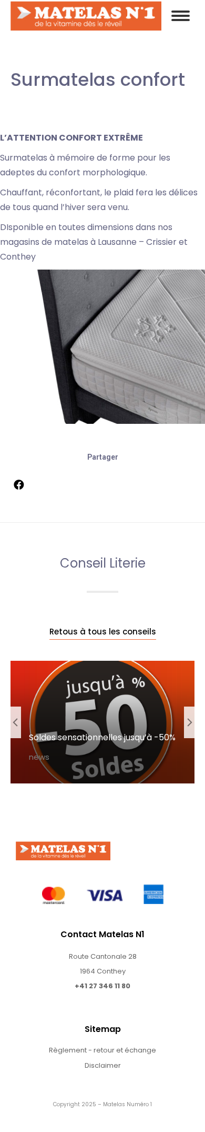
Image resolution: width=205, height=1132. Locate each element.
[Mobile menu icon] (180, 15)
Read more (57, 780)
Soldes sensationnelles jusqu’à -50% (102, 737)
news (39, 756)
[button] (102, 632)
